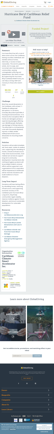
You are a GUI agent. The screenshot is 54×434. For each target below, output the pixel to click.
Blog (45, 6)
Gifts (51, 6)
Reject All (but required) (44, 428)
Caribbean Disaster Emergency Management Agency (13, 239)
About (17, 6)
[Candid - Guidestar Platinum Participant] (21, 420)
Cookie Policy (13, 429)
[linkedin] (35, 383)
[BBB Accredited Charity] (28, 420)
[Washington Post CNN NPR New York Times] (27, 416)
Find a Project (40, 91)
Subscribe (37, 355)
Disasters (39, 6)
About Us (5, 405)
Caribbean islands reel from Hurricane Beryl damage (12, 232)
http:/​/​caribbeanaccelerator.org (8, 274)
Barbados (28, 11)
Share (23, 45)
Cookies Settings (44, 431)
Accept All (44, 425)
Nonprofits (24, 6)
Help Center (27, 378)
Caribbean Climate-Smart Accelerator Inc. (28, 20)
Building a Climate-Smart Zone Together (40, 84)
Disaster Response (19, 11)
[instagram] (26, 383)
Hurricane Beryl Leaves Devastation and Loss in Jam (13, 225)
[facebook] (18, 383)
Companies (31, 6)
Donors (4, 390)
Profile (11, 279)
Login (49, 2)
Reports (10, 45)
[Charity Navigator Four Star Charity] (16, 420)
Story (4, 45)
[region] (26, 428)
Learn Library (7, 410)
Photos (16, 45)
